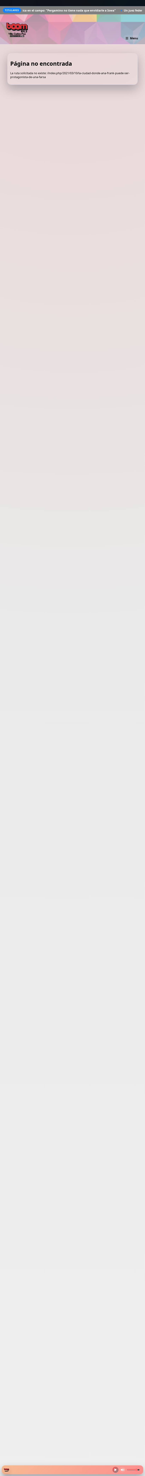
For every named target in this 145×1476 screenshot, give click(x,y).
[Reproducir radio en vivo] (115, 1470)
